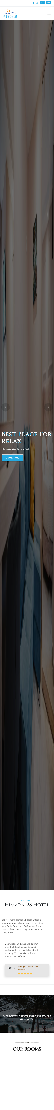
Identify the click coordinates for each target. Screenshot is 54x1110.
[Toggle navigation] (49, 13)
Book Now (12, 458)
